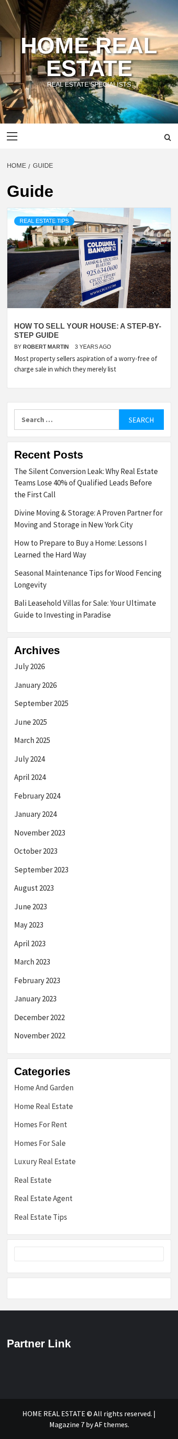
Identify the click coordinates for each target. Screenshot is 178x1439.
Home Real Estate (89, 57)
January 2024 (35, 814)
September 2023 (41, 870)
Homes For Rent (40, 1124)
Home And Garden (43, 1088)
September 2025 (41, 703)
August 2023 (34, 888)
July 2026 (29, 666)
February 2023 (37, 980)
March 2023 (32, 962)
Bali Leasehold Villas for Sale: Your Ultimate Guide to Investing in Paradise (85, 609)
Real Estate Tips (44, 221)
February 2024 (37, 796)
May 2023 (28, 925)
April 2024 (30, 777)
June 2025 (30, 722)
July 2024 (29, 759)
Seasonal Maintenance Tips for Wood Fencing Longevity (88, 579)
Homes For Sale (40, 1143)
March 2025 (32, 740)
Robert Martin (46, 347)
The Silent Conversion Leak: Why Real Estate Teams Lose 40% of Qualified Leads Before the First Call (86, 483)
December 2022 (39, 1017)
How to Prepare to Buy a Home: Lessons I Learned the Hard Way (80, 549)
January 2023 (35, 999)
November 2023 (39, 833)
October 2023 (36, 851)
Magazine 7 (66, 1424)
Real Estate (33, 1180)
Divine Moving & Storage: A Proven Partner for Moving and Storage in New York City (88, 519)
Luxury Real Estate (45, 1161)
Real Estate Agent (43, 1198)
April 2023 (30, 944)
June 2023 (30, 907)
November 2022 (39, 1036)
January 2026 (35, 685)
